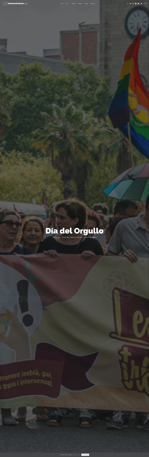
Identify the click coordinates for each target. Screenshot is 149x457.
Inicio (62, 3)
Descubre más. (76, 454)
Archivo (80, 3)
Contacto (92, 3)
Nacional (66, 237)
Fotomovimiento (91, 237)
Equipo (86, 3)
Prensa (74, 3)
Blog (67, 3)
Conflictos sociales (76, 237)
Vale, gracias (85, 454)
